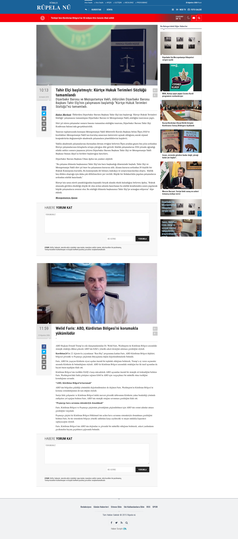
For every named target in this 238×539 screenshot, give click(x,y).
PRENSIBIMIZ (142, 3)
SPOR (155, 507)
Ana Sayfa (88, 3)
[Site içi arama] (199, 18)
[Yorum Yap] (44, 129)
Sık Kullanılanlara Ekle (134, 507)
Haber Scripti (116, 528)
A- (155, 95)
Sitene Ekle (116, 507)
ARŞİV (109, 3)
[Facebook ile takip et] (111, 522)
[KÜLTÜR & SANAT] (87, 10)
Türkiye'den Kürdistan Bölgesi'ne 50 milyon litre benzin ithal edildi (82, 18)
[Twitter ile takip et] (116, 522)
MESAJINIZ (129, 3)
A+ (155, 90)
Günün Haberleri (101, 507)
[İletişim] (193, 18)
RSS (148, 507)
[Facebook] (44, 108)
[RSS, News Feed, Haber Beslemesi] (121, 522)
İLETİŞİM (118, 3)
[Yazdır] (44, 123)
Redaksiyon (86, 507)
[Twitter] (44, 113)
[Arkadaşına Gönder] (44, 118)
